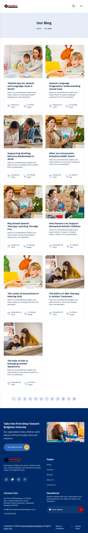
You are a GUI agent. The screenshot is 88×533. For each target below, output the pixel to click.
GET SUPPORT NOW (15, 447)
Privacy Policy (78, 527)
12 (74, 399)
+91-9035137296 (10, 514)
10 (63, 399)
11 (68, 399)
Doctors (50, 475)
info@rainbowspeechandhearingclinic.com (19, 510)
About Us (50, 480)
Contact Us (51, 485)
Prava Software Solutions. (31, 526)
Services (50, 470)
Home (49, 465)
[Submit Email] (80, 509)
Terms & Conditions (60, 527)
